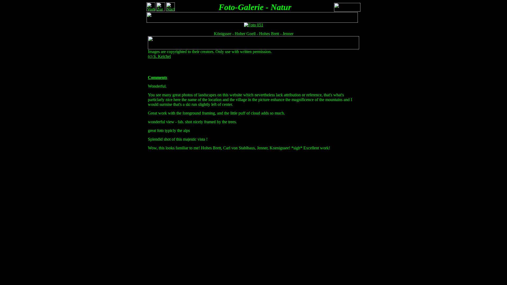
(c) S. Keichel (159, 56)
